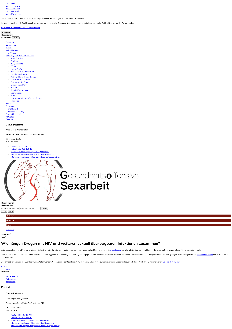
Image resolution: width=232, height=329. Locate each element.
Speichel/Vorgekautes (20, 90)
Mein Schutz (11, 53)
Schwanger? (11, 106)
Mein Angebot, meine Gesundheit (20, 55)
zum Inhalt (10, 3)
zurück (4, 266)
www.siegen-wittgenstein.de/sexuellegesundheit (35, 157)
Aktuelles (10, 117)
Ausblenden (6, 32)
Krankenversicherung (15, 111)
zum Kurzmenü (12, 11)
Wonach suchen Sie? (10, 208)
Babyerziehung (17, 63)
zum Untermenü (13, 8)
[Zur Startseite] (73, 200)
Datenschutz (11, 279)
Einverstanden (7, 35)
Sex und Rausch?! (13, 114)
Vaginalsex (15, 101)
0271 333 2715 (21, 146)
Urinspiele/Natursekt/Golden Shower (26, 98)
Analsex (14, 61)
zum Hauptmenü (13, 6)
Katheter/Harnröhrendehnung (23, 77)
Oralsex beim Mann (19, 85)
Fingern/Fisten (17, 69)
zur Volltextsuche (13, 14)
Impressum (10, 281)
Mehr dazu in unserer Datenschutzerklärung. (20, 27)
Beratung (10, 42)
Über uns (10, 119)
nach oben (5, 269)
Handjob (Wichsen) (19, 74)
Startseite (10, 229)
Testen (8, 47)
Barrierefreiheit (12, 276)
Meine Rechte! (12, 109)
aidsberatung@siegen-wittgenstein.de (30, 151)
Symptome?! (11, 45)
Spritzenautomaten (205, 254)
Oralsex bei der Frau (19, 82)
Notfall (8, 103)
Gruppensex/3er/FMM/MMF (22, 71)
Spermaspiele (16, 93)
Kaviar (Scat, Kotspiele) (20, 79)
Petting (14, 87)
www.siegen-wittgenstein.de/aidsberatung (32, 154)
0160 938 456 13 (21, 149)
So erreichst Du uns (171, 262)
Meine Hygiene (12, 50)
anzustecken (115, 250)
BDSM (13, 66)
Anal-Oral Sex (17, 58)
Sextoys (14, 95)
